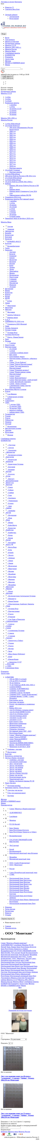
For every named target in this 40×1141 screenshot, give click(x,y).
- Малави (10, 571)
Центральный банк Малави (19, 888)
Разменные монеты (12, 103)
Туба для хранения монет (16, 793)
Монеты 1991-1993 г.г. (13, 47)
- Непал (10, 591)
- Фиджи (10, 648)
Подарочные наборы (12, 43)
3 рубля (8, 99)
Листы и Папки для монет (14, 758)
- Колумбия (11, 542)
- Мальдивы (11, 577)
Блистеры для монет (16, 702)
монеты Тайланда (13, 315)
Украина (8, 422)
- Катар (10, 535)
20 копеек (12, 112)
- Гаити (10, 487)
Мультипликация (15, 725)
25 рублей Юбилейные (13, 178)
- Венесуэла (9, 483)
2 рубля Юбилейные (12, 174)
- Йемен (10, 523)
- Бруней (8, 471)
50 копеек (12, 114)
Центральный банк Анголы (19, 878)
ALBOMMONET (15, 813)
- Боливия (11, 469)
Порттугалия (10, 345)
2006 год (12, 143)
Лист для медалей (15, 764)
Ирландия (13, 260)
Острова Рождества (12, 334)
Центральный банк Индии (19, 886)
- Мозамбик (11, 585)
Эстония (12, 287)
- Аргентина (11, 450)
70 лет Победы (14, 683)
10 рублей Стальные (12, 170)
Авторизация (14, 17)
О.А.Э (7, 319)
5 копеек (12, 211)
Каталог (7, 89)
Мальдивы (9, 307)
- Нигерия (8, 593)
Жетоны (8, 61)
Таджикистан (10, 414)
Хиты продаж (10, 909)
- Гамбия (10, 493)
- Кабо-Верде (12, 525)
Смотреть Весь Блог (12, 9)
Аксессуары (9, 59)
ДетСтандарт (14, 845)
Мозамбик (13, 857)
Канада (7, 294)
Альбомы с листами (14, 749)
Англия (10, 226)
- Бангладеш (9, 457)
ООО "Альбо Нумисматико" (19, 863)
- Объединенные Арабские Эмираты (20, 604)
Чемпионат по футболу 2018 (19, 747)
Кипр (11, 265)
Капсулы (8, 754)
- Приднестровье (13, 611)
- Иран (7, 520)
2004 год (12, 139)
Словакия (12, 279)
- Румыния (11, 617)
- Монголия (9, 587)
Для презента (10, 39)
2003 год (12, 137)
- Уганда (10, 646)
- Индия (8, 513)
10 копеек (12, 205)
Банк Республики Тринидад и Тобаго (22, 832)
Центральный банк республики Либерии (23, 972)
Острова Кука (12, 333)
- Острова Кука (12, 609)
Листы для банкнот (16, 765)
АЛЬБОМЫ (9, 677)
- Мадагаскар (12, 566)
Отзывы (8, 915)
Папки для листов (16, 775)
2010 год (12, 151)
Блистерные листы (16, 700)
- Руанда (10, 614)
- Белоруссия (12, 459)
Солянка (8, 399)
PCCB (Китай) (14, 824)
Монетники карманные (17, 723)
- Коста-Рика (12, 547)
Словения (13, 281)
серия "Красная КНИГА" (18, 739)
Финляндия (13, 283)
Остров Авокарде (11, 328)
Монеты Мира (10, 51)
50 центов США (15, 408)
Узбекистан (9, 420)
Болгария (8, 237)
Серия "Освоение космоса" (19, 370)
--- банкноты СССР (14, 662)
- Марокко (11, 579)
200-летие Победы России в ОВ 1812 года (20, 176)
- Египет (10, 503)
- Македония (12, 569)
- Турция (10, 643)
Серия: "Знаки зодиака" (18, 384)
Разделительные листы (17, 777)
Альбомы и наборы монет (18, 353)
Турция (7, 416)
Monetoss (12, 820)
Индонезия (9, 289)
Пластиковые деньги (17, 356)
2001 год (12, 133)
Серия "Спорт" (14, 376)
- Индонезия (11, 515)
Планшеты (9, 57)
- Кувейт (10, 552)
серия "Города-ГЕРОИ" (17, 737)
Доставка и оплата (7, 2)
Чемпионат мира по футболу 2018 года (19, 218)
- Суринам (11, 636)
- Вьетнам (8, 484)
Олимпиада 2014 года (13, 197)
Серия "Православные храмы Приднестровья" (20, 373)
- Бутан (7, 476)
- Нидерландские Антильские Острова (21, 596)
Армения (10, 229)
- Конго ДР (9, 544)
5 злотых (12, 343)
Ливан (7, 303)
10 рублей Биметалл (12, 126)
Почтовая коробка (13, 786)
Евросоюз (8, 250)
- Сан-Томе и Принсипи (16, 619)
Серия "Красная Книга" (18, 378)
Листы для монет (15, 771)
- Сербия (8, 626)
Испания (12, 262)
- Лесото (10, 555)
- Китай (8, 540)
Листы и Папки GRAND (18, 773)
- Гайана (10, 490)
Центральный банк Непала (19, 890)
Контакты (18, 2)
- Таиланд (8, 638)
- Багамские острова (14, 455)
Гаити (7, 248)
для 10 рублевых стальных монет (21, 710)
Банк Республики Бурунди (19, 830)
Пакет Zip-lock (10, 783)
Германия (12, 256)
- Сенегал (10, 624)
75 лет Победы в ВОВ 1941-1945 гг (22, 685)
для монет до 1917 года (17, 718)
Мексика (8, 309)
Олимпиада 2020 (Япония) (17, 324)
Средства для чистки (15, 790)
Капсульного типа (16, 721)
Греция (12, 258)
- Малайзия (11, 574)
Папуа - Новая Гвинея (15, 337)
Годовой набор (14, 216)
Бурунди (8, 243)
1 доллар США (14, 404)
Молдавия (11, 312)
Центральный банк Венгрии (19, 882)
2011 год (12, 153)
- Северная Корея (11, 621)
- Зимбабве (11, 511)
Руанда (7, 391)
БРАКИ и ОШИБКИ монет (15, 63)
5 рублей (8, 101)
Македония (11, 306)
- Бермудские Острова (15, 464)
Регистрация (14, 18)
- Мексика (11, 582)
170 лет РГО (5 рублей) (17, 681)
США (7, 402)
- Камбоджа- (11, 532)
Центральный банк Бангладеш (20, 880)
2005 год (12, 141)
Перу (7, 339)
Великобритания (13, 246)
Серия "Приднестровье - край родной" (23, 380)
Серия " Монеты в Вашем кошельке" (22, 735)
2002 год (12, 135)
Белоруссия (9, 235)
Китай (7, 296)
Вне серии (13, 355)
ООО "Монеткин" (16, 865)
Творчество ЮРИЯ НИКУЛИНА (21, 743)
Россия (11, 869)
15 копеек (12, 110)
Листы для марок (15, 769)
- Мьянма (8, 589)
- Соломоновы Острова (15, 630)
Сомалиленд (9, 400)
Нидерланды (14, 275)
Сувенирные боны (12, 668)
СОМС (12, 874)
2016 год (12, 162)
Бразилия (8, 239)
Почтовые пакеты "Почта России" (17, 787)
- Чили (9, 651)
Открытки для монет (17, 729)
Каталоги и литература (13, 756)
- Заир (9, 506)
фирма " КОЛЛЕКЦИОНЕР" (20, 745)
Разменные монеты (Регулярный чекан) (19, 199)
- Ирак (9, 518)
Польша (8, 341)
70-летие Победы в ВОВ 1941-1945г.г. (19, 182)
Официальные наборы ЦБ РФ (20, 195)
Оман (7, 326)
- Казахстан (11, 528)
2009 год (12, 149)
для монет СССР (15, 719)
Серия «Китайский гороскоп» (20, 382)
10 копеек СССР (15, 109)
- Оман (7, 606)
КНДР (7, 298)
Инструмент (11, 752)
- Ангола (10, 448)
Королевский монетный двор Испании (23, 853)
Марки (7, 65)
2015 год (12, 160)
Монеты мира (13, 1132)
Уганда (7, 418)
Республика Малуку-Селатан (15, 389)
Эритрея (8, 430)
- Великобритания (11, 481)
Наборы (8, 184)
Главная (8, 926)
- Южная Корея (12, 659)
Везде (7, 38)
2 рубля (12, 209)
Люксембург (13, 271)
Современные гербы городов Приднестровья (20, 386)
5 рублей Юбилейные (13, 180)
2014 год (12, 158)
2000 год (12, 131)
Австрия (12, 252)
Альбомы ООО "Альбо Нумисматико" (23, 694)
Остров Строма (10, 330)
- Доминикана (12, 501)
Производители (6, 805)
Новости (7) (9, 7)
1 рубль (8, 97)
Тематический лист (16, 779)
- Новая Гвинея (12, 601)
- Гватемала (11, 498)
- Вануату (10, 479)
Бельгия (12, 254)
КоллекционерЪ (15, 851)
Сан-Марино (12, 394)
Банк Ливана (14, 828)
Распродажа (9, 911)
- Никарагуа (11, 599)
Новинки (8, 907)
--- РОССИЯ (9, 664)
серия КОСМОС (15, 741)
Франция (12, 285)
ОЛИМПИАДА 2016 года (14, 321)
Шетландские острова (13, 428)
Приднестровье (10, 347)
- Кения (10, 538)
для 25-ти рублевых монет (18, 714)
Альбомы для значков (17, 690)
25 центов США (15, 406)
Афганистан (9, 231)
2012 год (12, 155)
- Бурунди (11, 474)
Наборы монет (14, 189)
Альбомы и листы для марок (19, 692)
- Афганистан (10, 452)
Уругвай (8, 424)
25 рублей (13, 349)
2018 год (12, 166)
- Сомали (10, 633)
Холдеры (10, 796)
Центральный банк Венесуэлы (20, 884)
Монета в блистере (12, 41)
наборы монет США (16, 412)
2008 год (12, 147)
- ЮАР (9, 657)
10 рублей (13, 207)
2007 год (12, 145)
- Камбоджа (9, 530)
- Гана (9, 495)
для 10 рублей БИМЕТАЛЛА (20, 712)
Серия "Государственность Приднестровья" (19, 367)
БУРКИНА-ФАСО (14, 241)
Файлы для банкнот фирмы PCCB (21, 781)
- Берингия (9, 461)
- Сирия (8, 628)
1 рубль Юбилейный (12, 124)
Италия (12, 263)
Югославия (9, 432)
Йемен (7, 291)
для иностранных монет (18, 716)
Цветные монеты (15, 168)
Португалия (13, 277)
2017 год (12, 164)
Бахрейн (8, 233)
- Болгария (11, 467)
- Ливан (10, 561)
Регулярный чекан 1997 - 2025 (20, 731)
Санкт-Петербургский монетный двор (23, 872)
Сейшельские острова (15, 397)
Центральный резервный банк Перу (22, 903)
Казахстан (8, 292)
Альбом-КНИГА (15, 687)
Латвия (12, 267)
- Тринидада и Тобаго (15, 640)
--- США (8, 666)
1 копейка (13, 105)
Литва (11, 269)
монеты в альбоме (16, 410)
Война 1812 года (15, 708)
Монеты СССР (10, 45)
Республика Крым (16, 733)
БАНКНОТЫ (10, 55)
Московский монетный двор (19, 859)
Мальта (12, 273)
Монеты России (11, 49)
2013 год (12, 156)
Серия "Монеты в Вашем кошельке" (22, 809)
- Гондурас (11, 445)
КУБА (9, 301)
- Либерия (11, 558)
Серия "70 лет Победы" (17, 362)
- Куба (9, 550)
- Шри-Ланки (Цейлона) (16, 654)
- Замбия (8, 508)
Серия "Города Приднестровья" (20, 364)
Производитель (10, 928)
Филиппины (12, 426)
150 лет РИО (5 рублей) (18, 679)
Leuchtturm (13, 816)
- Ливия (10, 563)
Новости (8, 913)
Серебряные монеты (12, 53)
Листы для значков (16, 767)
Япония (10, 435)
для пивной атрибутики (18, 762)
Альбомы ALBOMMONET (19, 689)
